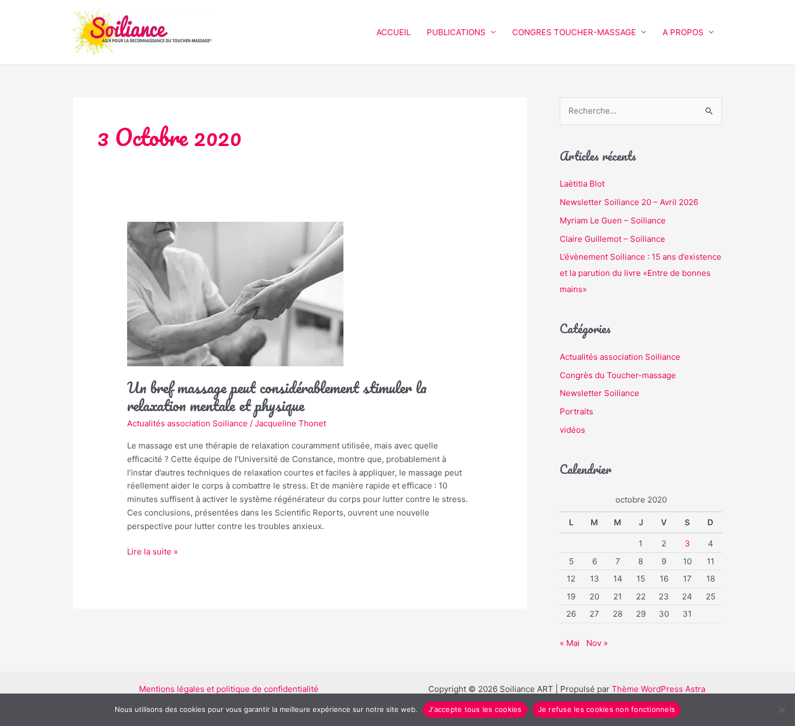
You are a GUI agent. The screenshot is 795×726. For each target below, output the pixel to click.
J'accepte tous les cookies (475, 709)
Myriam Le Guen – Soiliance (613, 220)
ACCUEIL (393, 32)
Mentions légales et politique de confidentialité (229, 689)
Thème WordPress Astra (658, 689)
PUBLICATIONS (456, 32)
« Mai (570, 643)
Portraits (576, 411)
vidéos (572, 430)
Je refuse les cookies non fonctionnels (606, 709)
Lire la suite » (152, 551)
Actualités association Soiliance (187, 423)
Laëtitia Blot (582, 184)
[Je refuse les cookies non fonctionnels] (781, 709)
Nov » (597, 643)
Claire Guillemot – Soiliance (612, 239)
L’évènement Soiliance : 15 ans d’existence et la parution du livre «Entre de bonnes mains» (640, 273)
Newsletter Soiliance (599, 393)
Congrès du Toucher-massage (618, 375)
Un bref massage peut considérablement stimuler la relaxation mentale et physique (277, 396)
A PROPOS (683, 32)
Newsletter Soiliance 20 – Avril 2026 (629, 202)
